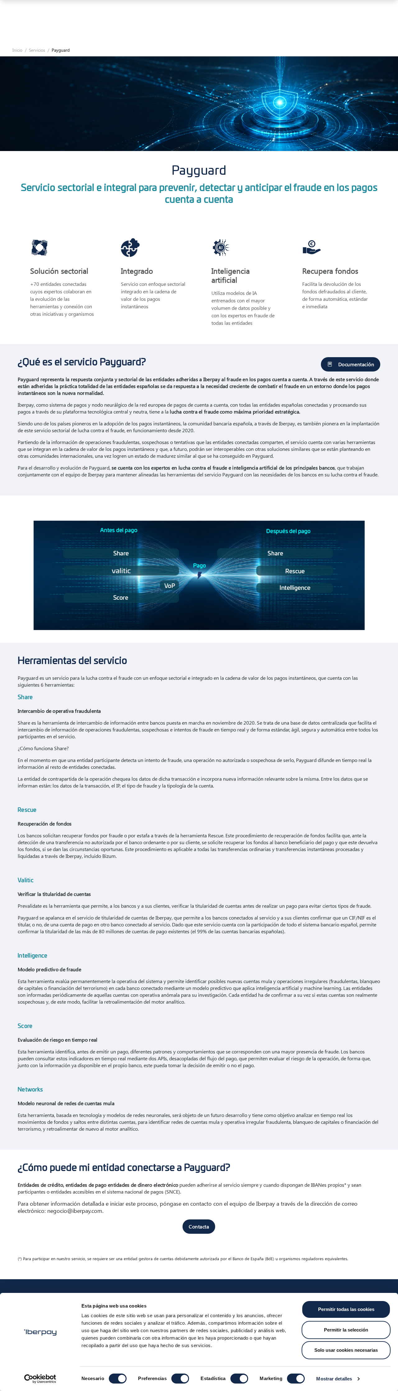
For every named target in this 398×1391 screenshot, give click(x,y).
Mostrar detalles (334, 1378)
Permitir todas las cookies (346, 1309)
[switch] (180, 1379)
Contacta (199, 1226)
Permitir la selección (346, 1329)
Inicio (17, 50)
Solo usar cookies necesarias (346, 1350)
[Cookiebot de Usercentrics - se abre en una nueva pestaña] (40, 1379)
